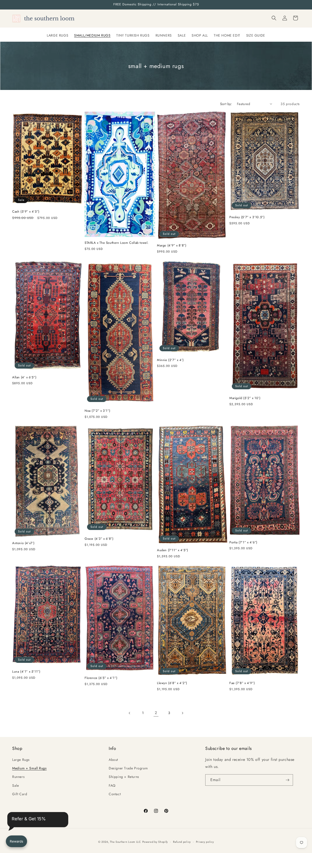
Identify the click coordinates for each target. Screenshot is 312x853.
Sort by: (226, 103)
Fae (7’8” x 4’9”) (242, 683)
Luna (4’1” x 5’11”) (26, 672)
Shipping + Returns (124, 776)
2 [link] (156, 713)
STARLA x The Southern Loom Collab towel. (117, 243)
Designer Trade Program (128, 768)
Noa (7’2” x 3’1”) (97, 411)
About (113, 759)
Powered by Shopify (155, 842)
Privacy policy (205, 842)
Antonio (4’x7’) (23, 543)
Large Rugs (21, 759)
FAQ (112, 785)
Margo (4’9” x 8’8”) (171, 246)
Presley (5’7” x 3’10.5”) (246, 217)
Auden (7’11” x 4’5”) (172, 550)
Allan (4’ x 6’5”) (24, 377)
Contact (115, 794)
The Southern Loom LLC (125, 842)
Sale (15, 785)
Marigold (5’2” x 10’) (245, 398)
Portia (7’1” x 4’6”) (243, 542)
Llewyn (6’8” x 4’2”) (172, 683)
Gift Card (19, 794)
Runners (18, 776)
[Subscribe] (287, 780)
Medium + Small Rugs (29, 768)
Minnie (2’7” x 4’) (170, 360)
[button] (274, 18)
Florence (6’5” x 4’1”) (101, 678)
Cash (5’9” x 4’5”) (25, 212)
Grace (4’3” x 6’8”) (99, 539)
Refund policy (182, 842)
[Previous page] (129, 713)
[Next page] (182, 713)
